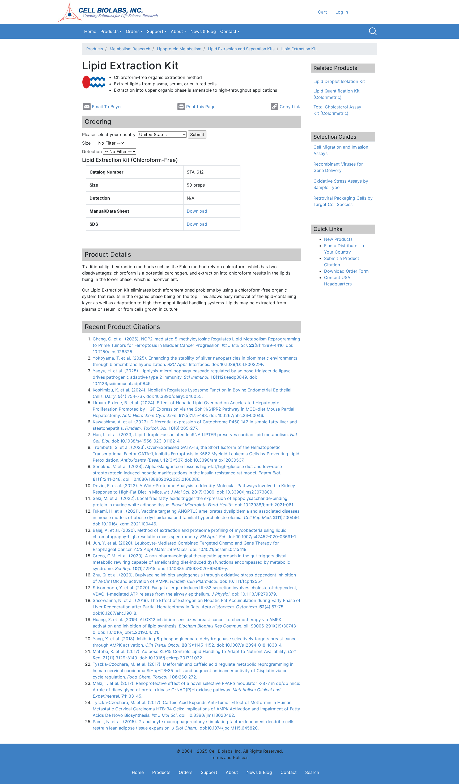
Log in (341, 12)
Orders (132, 31)
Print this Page (200, 106)
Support (155, 31)
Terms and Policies (229, 757)
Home (90, 31)
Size (86, 143)
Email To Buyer (107, 106)
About (177, 31)
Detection (92, 151)
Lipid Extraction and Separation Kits (241, 49)
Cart (322, 12)
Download (197, 211)
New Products (338, 239)
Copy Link (290, 106)
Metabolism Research (130, 49)
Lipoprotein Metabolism (179, 49)
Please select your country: (109, 134)
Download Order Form (346, 271)
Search (373, 31)
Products (109, 31)
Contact (228, 31)
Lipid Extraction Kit (299, 49)
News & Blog (203, 31)
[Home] (109, 12)
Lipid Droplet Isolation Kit (339, 81)
